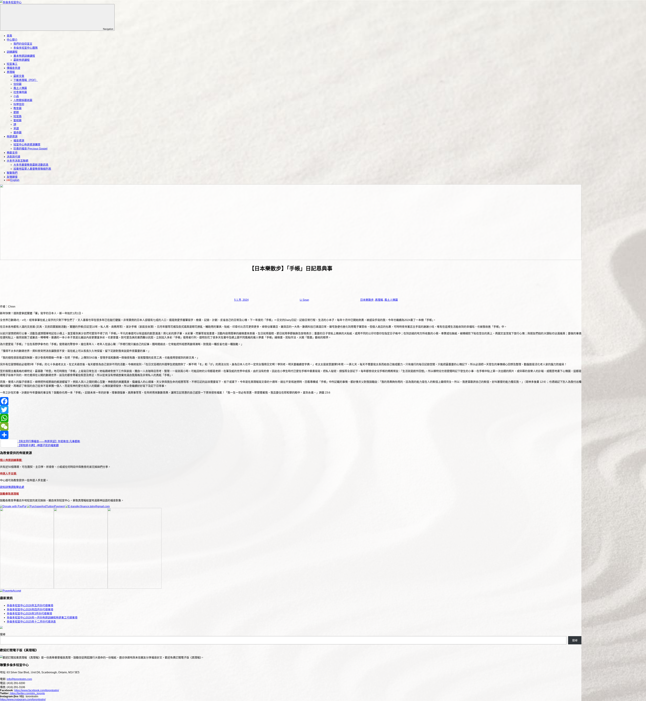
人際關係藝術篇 (22, 100)
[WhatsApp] (290, 418)
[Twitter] (290, 409)
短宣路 (17, 116)
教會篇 (17, 108)
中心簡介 (12, 39)
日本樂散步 (367, 299)
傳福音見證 (13, 68)
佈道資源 (12, 136)
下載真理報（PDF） (25, 80)
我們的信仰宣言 (22, 43)
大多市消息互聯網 (17, 160)
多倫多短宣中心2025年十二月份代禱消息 (31, 621)
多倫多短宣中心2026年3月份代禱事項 (29, 613)
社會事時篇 (20, 92)
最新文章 (18, 76)
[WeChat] (290, 426)
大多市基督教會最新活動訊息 (30, 164)
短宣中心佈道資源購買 (26, 144)
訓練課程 (12, 51)
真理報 (11, 72)
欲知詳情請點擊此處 (12, 487)
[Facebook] (290, 401)
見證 (16, 128)
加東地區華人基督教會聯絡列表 (32, 168)
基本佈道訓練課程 (24, 55)
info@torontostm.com (19, 679)
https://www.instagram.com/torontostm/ (23, 699)
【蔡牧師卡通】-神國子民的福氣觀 (38, 445)
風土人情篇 (20, 88)
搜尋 (2, 634)
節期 (16, 112)
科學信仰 (18, 104)
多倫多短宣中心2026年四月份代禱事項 (30, 609)
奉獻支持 (12, 152)
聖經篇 (17, 120)
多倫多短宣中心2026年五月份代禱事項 (30, 605)
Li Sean (304, 299)
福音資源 (18, 140)
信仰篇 (17, 84)
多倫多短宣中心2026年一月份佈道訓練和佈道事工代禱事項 (42, 617)
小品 (16, 96)
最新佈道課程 (21, 59)
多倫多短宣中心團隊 (25, 47)
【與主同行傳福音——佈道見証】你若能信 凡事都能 (48, 441)
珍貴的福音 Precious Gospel (30, 148)
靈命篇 (17, 132)
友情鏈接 (12, 176)
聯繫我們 (12, 172)
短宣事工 (12, 64)
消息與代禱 (13, 156)
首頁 (9, 35)
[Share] (290, 435)
